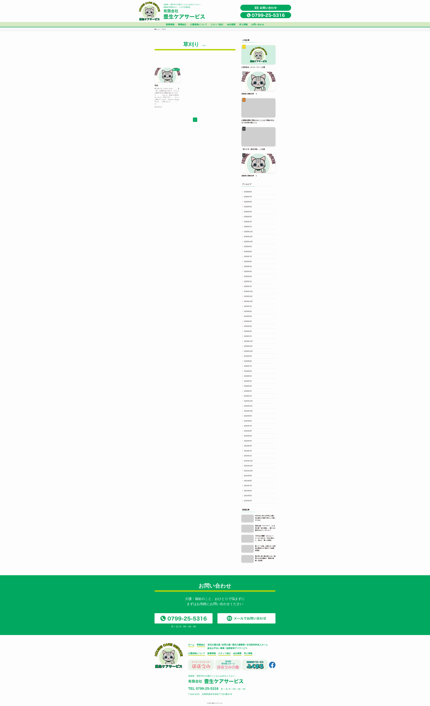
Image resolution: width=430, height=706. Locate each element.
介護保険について (196, 653)
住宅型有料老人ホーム (257, 645)
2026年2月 (248, 222)
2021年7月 (248, 486)
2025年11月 (248, 236)
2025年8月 (248, 251)
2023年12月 (248, 341)
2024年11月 (248, 296)
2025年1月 (248, 286)
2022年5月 (248, 436)
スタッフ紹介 (224, 653)
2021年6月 (248, 491)
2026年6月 (248, 202)
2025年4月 (248, 271)
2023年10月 (248, 351)
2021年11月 (248, 466)
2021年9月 (248, 476)
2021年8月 (248, 481)
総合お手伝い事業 (216, 648)
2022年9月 (248, 416)
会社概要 (237, 653)
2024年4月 (248, 321)
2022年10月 (248, 411)
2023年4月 (248, 381)
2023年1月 (248, 396)
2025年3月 (248, 276)
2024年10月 (248, 301)
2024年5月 (248, 316)
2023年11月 (248, 346)
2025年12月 (248, 232)
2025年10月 (248, 241)
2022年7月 (248, 426)
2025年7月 (248, 256)
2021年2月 (248, 501)
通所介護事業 (238, 645)
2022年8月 (248, 421)
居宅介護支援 (213, 645)
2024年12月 (248, 291)
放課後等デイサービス (236, 648)
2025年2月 (248, 281)
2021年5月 (248, 496)
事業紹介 (201, 645)
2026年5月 (248, 207)
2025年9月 (248, 246)
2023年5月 (248, 376)
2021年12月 (248, 461)
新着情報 (211, 653)
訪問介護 (226, 645)
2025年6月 (248, 261)
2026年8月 (248, 192)
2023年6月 (248, 371)
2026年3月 (248, 217)
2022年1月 (248, 456)
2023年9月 (248, 356)
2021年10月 (248, 471)
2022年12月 (248, 401)
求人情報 (248, 653)
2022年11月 (248, 406)
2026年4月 (248, 212)
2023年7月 (248, 366)
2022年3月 (248, 446)
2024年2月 (248, 331)
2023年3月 (248, 386)
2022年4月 (248, 441)
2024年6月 (248, 311)
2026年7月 (248, 197)
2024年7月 (248, 306)
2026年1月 (248, 226)
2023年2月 (248, 391)
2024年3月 (248, 326)
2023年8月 (248, 361)
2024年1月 (248, 336)
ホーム (191, 645)
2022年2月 (248, 451)
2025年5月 (248, 266)
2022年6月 (248, 431)
